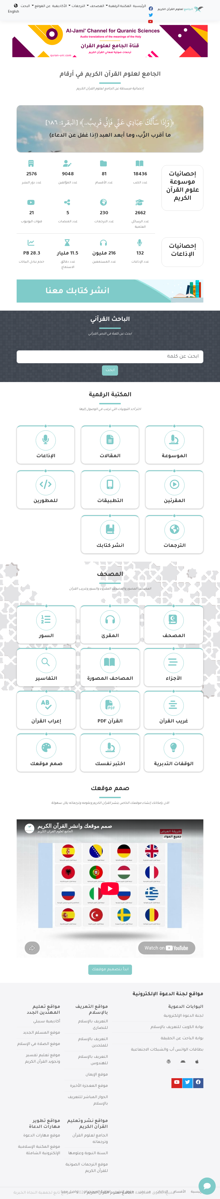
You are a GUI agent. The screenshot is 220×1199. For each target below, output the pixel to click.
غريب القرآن (173, 721)
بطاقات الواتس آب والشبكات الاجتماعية (167, 1050)
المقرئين (174, 501)
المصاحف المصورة (110, 679)
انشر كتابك (110, 546)
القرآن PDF (110, 721)
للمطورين (46, 501)
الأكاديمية (59, 6)
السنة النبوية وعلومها (88, 1153)
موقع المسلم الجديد (41, 1033)
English (13, 12)
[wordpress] (169, 1063)
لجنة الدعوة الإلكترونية (183, 1016)
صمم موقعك (46, 764)
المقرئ (110, 636)
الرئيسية (139, 6)
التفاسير (46, 679)
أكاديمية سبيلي (46, 1022)
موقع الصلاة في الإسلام (38, 1044)
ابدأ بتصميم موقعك (110, 970)
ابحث (110, 370)
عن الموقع (42, 6)
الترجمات (78, 6)
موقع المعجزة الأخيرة (89, 1086)
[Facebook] (150, 9)
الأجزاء (174, 679)
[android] (183, 1063)
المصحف (97, 6)
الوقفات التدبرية (173, 764)
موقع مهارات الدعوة (41, 1136)
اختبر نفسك (110, 764)
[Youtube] (150, 22)
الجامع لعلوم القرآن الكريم (110, 1193)
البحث (25, 6)
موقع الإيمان (97, 1075)
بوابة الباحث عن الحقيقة (182, 1039)
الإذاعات (45, 456)
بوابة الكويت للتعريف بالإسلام (177, 1027)
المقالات (110, 456)
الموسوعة (174, 456)
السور (46, 636)
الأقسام (179, 1192)
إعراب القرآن (46, 721)
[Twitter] (150, 16)
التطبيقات (110, 501)
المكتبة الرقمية (120, 6)
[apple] (197, 1063)
